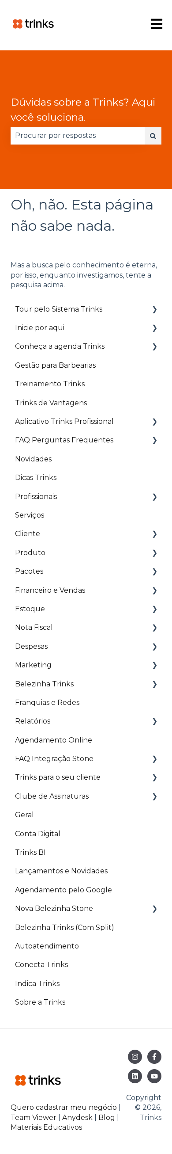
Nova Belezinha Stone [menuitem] (54, 908)
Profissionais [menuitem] (36, 496)
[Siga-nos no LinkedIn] (135, 1076)
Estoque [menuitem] (30, 609)
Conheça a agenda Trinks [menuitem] (60, 346)
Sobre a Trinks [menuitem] (40, 1002)
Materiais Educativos (46, 1127)
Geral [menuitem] (24, 815)
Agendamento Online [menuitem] (53, 740)
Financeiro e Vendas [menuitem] (50, 590)
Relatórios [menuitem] (32, 721)
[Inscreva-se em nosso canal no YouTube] (154, 1076)
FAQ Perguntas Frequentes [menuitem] (64, 440)
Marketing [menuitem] (33, 665)
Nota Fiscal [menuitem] (34, 627)
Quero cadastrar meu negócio (64, 1107)
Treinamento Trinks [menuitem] (50, 384)
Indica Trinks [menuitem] (37, 983)
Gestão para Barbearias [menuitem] (55, 365)
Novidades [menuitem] (33, 459)
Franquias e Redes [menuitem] (47, 702)
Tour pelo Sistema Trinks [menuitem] (58, 309)
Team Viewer (33, 1117)
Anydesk (77, 1117)
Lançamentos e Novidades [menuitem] (61, 871)
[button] (154, 310)
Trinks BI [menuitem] (30, 852)
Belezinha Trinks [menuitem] (44, 684)
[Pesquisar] (153, 135)
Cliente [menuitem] (27, 533)
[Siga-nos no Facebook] (154, 1057)
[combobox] (78, 135)
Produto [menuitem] (30, 552)
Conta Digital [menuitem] (37, 834)
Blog (107, 1117)
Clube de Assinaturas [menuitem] (52, 796)
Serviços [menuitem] (29, 515)
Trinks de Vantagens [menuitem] (51, 403)
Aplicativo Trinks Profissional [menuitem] (64, 421)
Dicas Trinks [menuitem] (35, 477)
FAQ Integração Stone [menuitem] (54, 758)
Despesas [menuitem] (31, 646)
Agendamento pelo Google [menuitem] (63, 890)
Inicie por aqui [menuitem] (39, 328)
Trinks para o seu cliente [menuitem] (58, 777)
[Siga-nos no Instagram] (135, 1057)
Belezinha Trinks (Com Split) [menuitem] (64, 927)
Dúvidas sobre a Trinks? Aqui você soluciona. (83, 110)
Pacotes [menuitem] (29, 571)
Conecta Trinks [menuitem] (41, 964)
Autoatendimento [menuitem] (47, 946)
